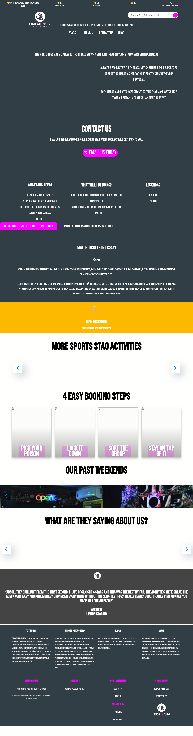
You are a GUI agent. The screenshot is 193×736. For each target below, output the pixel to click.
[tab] (28, 226)
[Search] (175, 15)
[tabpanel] (96, 268)
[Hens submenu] (93, 33)
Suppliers (118, 712)
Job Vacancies (118, 719)
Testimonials (31, 630)
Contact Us (118, 689)
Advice (161, 630)
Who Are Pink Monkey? (75, 630)
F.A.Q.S (118, 630)
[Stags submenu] (78, 33)
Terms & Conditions (161, 689)
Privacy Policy (161, 696)
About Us (118, 696)
